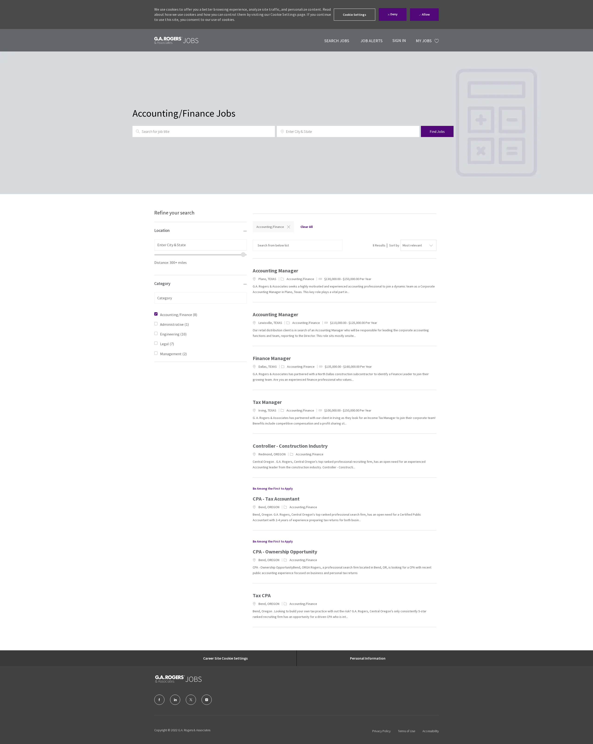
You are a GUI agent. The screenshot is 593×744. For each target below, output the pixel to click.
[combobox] (200, 244)
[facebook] (159, 700)
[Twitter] (191, 700)
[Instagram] (207, 700)
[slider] (243, 254)
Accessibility (431, 731)
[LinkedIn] (175, 700)
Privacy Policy (381, 731)
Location (162, 230)
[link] (176, 40)
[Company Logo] (178, 679)
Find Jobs (437, 131)
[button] (354, 15)
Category (162, 283)
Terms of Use (406, 731)
